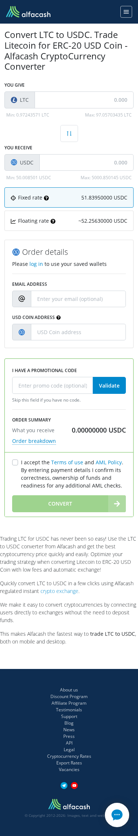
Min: (27, 115)
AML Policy (109, 462)
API (69, 743)
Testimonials (69, 710)
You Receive (18, 148)
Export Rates (69, 763)
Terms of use (67, 462)
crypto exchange (59, 590)
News (69, 729)
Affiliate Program (69, 703)
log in (36, 263)
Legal (69, 749)
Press (69, 736)
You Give (14, 85)
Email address (29, 284)
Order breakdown (34, 440)
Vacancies (69, 769)
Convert (60, 503)
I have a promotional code (44, 370)
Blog (69, 723)
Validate (109, 385)
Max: (108, 115)
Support (69, 716)
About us (69, 690)
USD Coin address (33, 317)
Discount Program (69, 696)
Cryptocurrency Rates (69, 756)
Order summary (31, 420)
